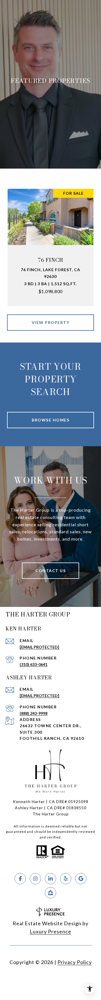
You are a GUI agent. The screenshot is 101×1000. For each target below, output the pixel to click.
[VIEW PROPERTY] (50, 317)
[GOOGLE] (80, 878)
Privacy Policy (75, 962)
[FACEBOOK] (20, 878)
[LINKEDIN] (50, 878)
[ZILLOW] (50, 892)
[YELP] (65, 878)
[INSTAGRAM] (35, 878)
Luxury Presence (50, 931)
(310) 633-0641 (33, 664)
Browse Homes (50, 420)
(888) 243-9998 (33, 713)
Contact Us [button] (50, 570)
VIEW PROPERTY (51, 322)
